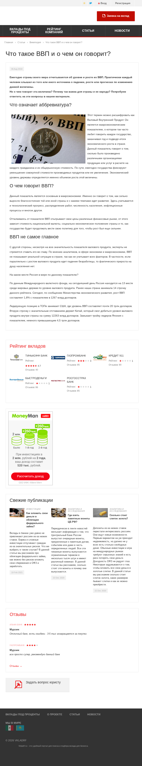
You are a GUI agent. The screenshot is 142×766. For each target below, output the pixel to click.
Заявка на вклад (118, 15)
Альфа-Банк (16, 624)
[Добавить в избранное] (84, 3)
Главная (8, 42)
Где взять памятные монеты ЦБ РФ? (79, 518)
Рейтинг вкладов (27, 346)
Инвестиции (33, 509)
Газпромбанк (17, 645)
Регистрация (122, 3)
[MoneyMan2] (30, 448)
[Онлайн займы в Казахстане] (20, 728)
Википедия (35, 42)
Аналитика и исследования (76, 510)
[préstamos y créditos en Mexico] (9, 728)
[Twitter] (90, 3)
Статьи (21, 42)
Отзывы (18, 614)
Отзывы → (16, 665)
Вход (103, 3)
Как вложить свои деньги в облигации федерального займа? (37, 520)
